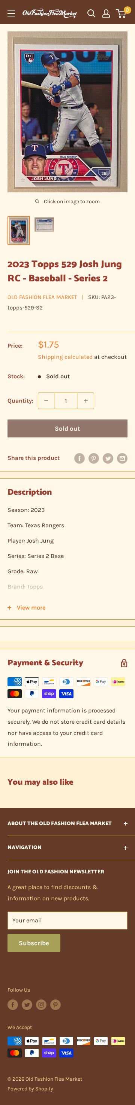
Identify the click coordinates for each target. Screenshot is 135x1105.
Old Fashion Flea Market (42, 297)
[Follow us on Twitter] (27, 1004)
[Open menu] (11, 13)
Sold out (67, 428)
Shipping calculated (65, 356)
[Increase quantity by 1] (86, 401)
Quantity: (20, 400)
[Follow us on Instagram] (41, 1004)
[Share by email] (122, 458)
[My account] (106, 13)
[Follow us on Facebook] (13, 1004)
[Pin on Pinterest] (93, 458)
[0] (121, 13)
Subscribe (34, 943)
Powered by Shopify (30, 1089)
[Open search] (91, 13)
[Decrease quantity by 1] (46, 401)
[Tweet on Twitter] (108, 458)
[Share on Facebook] (79, 458)
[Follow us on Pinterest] (55, 1004)
